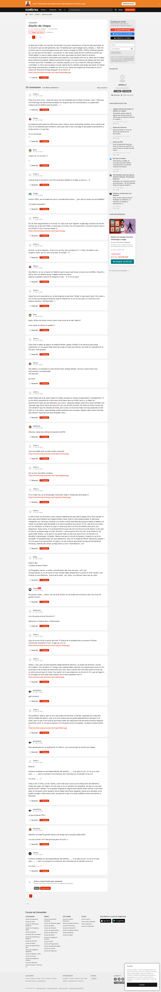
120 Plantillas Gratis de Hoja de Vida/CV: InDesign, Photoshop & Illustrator (123, 177)
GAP (58, 405)
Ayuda (85, 978)
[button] (65, 9)
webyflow (118, 206)
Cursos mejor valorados (88, 921)
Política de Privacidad (117, 60)
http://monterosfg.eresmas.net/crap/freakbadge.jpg (50, 72)
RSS (28, 903)
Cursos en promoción (87, 926)
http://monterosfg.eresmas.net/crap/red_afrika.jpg (49, 645)
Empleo (39, 978)
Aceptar (142, 984)
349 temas (116, 95)
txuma (35, 588)
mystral (35, 853)
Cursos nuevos (85, 919)
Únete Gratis (45, 888)
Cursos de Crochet (49, 948)
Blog (82, 978)
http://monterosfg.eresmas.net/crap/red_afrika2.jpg (50, 497)
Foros (31, 14)
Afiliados (65, 981)
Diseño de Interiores (120, 127)
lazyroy (35, 118)
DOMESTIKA (32, 9)
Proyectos (52, 10)
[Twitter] (119, 979)
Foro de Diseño (33, 22)
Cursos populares (86, 924)
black (35, 150)
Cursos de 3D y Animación (33, 934)
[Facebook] (115, 979)
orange (35, 193)
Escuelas (54, 978)
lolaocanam (118, 136)
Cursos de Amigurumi (50, 951)
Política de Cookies (128, 60)
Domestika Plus (41, 981)
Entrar (121, 10)
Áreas (46, 916)
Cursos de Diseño (31, 932)
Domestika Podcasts (31, 981)
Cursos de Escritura (31, 941)
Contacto (72, 978)
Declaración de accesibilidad (76, 988)
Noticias (77, 978)
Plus (60, 10)
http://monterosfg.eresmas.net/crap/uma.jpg (47, 231)
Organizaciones (72, 981)
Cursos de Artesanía (50, 928)
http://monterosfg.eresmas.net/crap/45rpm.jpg (48, 728)
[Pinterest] (122, 979)
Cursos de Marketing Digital (52, 946)
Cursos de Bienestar (31, 962)
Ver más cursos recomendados (119, 270)
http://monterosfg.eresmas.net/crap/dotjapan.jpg (48, 475)
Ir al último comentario (50, 87)
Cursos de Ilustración (32, 919)
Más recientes (101, 88)
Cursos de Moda (30, 943)
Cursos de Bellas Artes (50, 932)
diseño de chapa (40, 25)
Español (94, 978)
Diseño (37, 14)
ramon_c (43, 29)
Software (67, 916)
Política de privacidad (52, 988)
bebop (35, 557)
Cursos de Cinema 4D (69, 928)
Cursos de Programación (51, 944)
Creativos (48, 978)
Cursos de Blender (68, 932)
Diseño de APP (118, 142)
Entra (37, 888)
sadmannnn (37, 610)
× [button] (159, 4)
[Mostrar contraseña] (131, 48)
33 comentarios (52, 29)
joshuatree (36, 426)
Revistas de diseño (119, 158)
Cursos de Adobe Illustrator (71, 923)
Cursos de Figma (68, 935)
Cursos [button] (43, 10)
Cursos (27, 978)
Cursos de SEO (48, 941)
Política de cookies (63, 988)
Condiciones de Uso (129, 58)
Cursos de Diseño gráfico (51, 930)
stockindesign (119, 187)
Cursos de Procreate (69, 925)
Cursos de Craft (30, 921)
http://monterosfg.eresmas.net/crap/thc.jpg (46, 677)
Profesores (80, 981)
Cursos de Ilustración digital (52, 923)
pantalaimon (37, 690)
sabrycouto (118, 152)
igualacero (118, 169)
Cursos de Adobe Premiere (71, 930)
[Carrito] (115, 9)
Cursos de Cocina (31, 956)
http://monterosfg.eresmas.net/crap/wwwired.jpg (49, 454)
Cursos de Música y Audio (33, 954)
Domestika (65, 978)
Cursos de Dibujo (49, 925)
